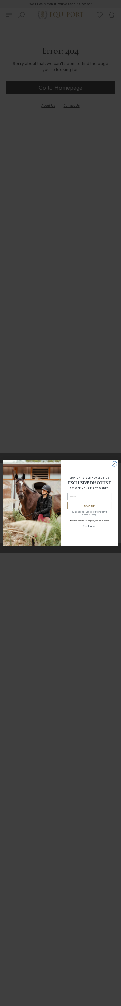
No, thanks (89, 525)
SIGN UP (89, 505)
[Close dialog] (114, 463)
